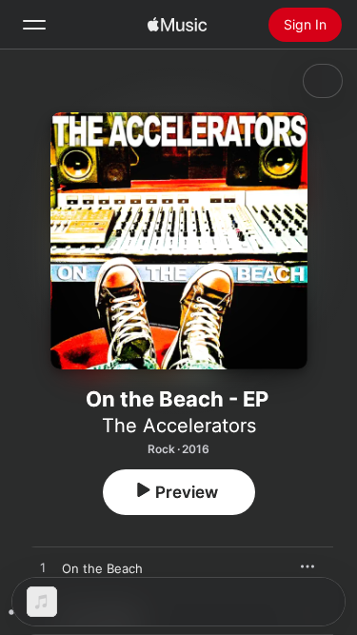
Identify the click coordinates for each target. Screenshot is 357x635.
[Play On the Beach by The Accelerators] (43, 568)
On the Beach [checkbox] (102, 568)
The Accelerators (179, 425)
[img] (177, 24)
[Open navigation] (34, 25)
